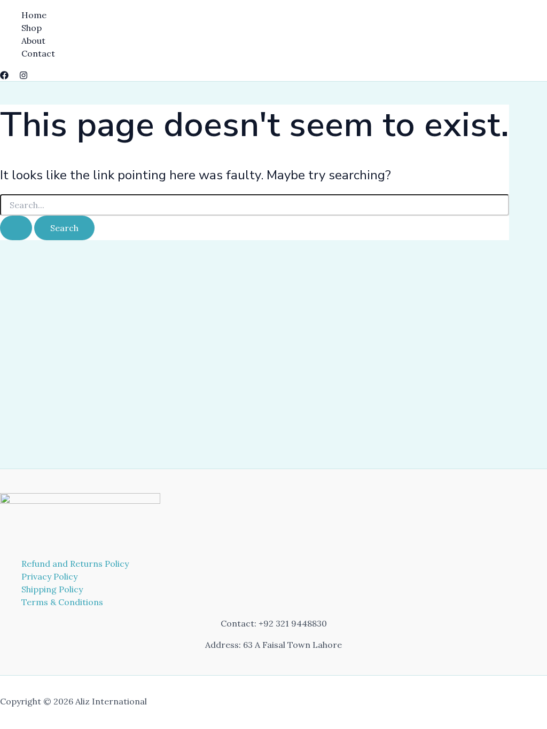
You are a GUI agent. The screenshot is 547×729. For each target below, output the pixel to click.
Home (33, 15)
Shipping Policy (52, 589)
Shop (31, 27)
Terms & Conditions (62, 602)
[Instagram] (23, 76)
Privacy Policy (49, 576)
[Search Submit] (16, 228)
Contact (38, 53)
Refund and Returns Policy (75, 563)
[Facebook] (4, 76)
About (33, 40)
